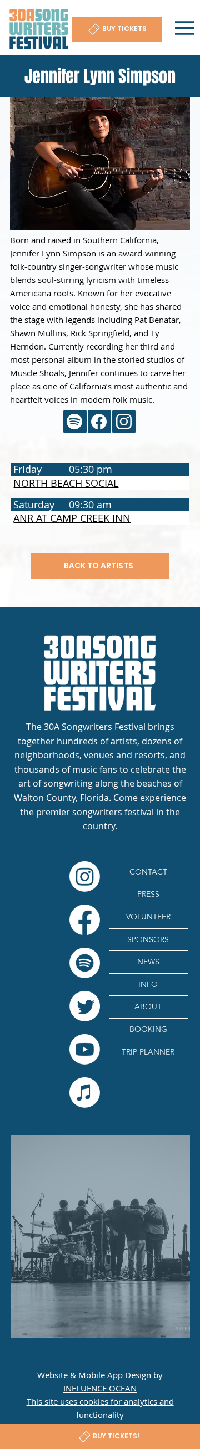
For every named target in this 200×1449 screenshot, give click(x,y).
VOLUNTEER (148, 917)
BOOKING (148, 1029)
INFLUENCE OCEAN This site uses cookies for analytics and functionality (100, 1401)
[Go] (75, 421)
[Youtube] (84, 1049)
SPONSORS (148, 939)
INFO (148, 984)
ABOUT (148, 1006)
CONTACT (148, 872)
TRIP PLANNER (148, 1052)
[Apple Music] (84, 1092)
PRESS (148, 894)
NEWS (148, 962)
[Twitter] (84, 1006)
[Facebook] (84, 920)
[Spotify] (84, 963)
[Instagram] (84, 876)
